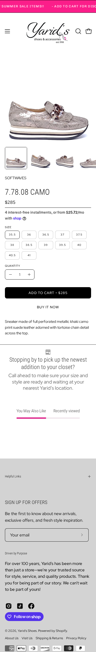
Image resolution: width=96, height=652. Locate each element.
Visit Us (27, 638)
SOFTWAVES (15, 178)
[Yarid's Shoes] (48, 31)
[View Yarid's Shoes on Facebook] (31, 606)
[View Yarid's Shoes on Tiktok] (20, 606)
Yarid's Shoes (27, 631)
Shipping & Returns (49, 638)
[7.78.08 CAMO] (16, 158)
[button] (77, 31)
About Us (11, 638)
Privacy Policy (76, 638)
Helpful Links (13, 476)
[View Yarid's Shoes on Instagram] (8, 606)
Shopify (61, 631)
